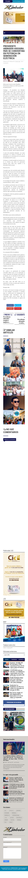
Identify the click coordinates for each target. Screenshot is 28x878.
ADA (5, 810)
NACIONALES (19, 817)
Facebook (10, 305)
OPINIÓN (6, 819)
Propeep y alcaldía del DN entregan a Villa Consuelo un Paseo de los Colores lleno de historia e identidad (17, 666)
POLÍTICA (12, 819)
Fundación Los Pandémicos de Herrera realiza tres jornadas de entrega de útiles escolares (17, 688)
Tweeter (18, 305)
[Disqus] (15, 491)
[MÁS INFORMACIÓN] (14, 20)
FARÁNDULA (7, 815)
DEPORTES (18, 810)
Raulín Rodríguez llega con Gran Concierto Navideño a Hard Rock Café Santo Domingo (16, 680)
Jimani (5, 817)
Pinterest (18, 308)
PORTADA (19, 819)
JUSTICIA (12, 817)
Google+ (11, 308)
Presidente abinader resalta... (21, 321)
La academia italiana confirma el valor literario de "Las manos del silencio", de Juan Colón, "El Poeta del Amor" (13, 758)
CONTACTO (11, 810)
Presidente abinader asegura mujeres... (6, 319)
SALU (5, 822)
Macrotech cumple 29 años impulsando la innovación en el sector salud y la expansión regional (16, 696)
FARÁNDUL (14, 812)
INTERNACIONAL (15, 815)
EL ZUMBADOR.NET (13, 868)
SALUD (10, 822)
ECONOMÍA (6, 812)
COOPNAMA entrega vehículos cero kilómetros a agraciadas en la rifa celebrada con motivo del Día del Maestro (17, 673)
